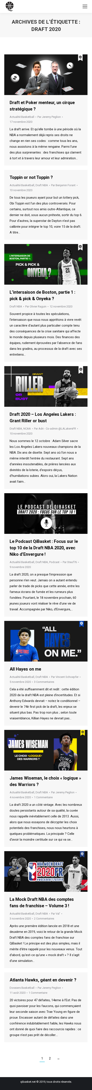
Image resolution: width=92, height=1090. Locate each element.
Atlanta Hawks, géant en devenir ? (43, 980)
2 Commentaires (44, 918)
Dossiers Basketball (22, 987)
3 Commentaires (44, 681)
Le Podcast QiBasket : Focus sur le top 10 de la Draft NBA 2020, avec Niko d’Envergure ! (44, 548)
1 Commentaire (43, 797)
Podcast (54, 562)
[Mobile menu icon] (85, 6)
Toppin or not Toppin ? (31, 177)
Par (49, 116)
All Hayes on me (25, 669)
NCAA (27, 428)
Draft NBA (42, 185)
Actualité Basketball (22, 116)
